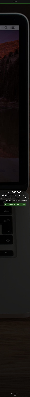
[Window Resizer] (13, 1)
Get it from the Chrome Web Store (16, 204)
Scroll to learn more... (15, 393)
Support (16, 1)
